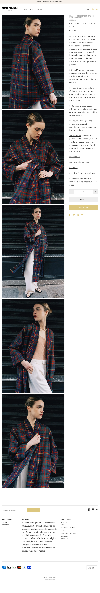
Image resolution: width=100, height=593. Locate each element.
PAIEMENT (64, 539)
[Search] (97, 9)
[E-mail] (97, 510)
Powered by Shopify (50, 579)
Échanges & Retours (68, 533)
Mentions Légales (68, 528)
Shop (62, 525)
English (91, 568)
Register (5, 525)
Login (87, 9)
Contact (39, 9)
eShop (24, 9)
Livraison (64, 536)
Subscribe (33, 510)
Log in (4, 522)
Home (72, 16)
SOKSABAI (72, 20)
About (31, 9)
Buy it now (83, 207)
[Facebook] (89, 510)
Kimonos (64, 522)
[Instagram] (93, 510)
